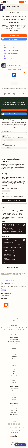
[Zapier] (4, 2)
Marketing (14, 397)
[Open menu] (25, 2)
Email (14, 393)
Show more (14, 348)
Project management (14, 388)
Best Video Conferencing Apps (14, 405)
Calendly (14, 373)
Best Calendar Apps (14, 414)
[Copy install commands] (24, 225)
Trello (14, 320)
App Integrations (19, 430)
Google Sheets (14, 356)
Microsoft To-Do (14, 375)
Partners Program (14, 432)
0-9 (2, 327)
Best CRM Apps (14, 410)
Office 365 (14, 363)
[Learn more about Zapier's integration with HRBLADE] (2, 283)
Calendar (14, 390)
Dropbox (14, 354)
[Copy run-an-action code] (24, 240)
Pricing (5, 427)
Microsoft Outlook (14, 378)
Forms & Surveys (10, 8)
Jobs (23, 427)
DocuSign (14, 358)
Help (4, 290)
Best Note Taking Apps (14, 412)
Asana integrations (14, 345)
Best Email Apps (14, 408)
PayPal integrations (14, 343)
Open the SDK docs (13, 267)
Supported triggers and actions (14, 120)
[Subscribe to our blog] (19, 424)
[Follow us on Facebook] (9, 424)
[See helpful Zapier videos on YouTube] (16, 424)
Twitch (14, 371)
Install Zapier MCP (13, 200)
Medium (14, 380)
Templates (12, 430)
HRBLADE (8, 280)
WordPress (14, 360)
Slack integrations (14, 337)
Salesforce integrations (14, 339)
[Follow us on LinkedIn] (12, 424)
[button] (14, 39)
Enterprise (7, 430)
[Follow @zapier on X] (14, 424)
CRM (14, 395)
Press (20, 427)
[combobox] (16, 65)
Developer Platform (14, 427)
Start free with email (14, 35)
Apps (2, 280)
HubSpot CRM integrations (14, 341)
